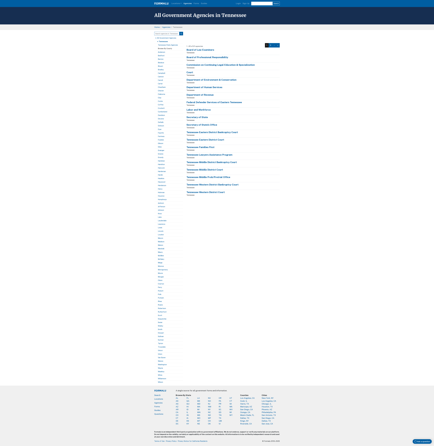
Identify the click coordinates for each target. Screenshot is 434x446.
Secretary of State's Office (201, 124)
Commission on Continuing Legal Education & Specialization (220, 64)
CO (177, 415)
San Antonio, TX (269, 415)
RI (220, 407)
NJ (209, 404)
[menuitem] (271, 45)
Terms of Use (159, 441)
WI (230, 412)
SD (220, 412)
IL (187, 412)
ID (187, 409)
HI (187, 407)
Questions (158, 414)
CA (177, 412)
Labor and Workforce (198, 109)
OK (209, 424)
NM (209, 407)
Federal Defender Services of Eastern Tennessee (214, 102)
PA (220, 401)
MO (198, 418)
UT (230, 398)
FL (187, 398)
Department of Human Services (204, 87)
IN (187, 415)
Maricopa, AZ (246, 407)
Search (276, 3)
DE (177, 421)
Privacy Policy (171, 441)
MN (198, 412)
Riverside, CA (246, 424)
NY (209, 409)
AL (177, 398)
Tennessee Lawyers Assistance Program (209, 154)
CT (177, 418)
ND (209, 415)
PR (220, 404)
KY (187, 424)
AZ (177, 407)
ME (198, 401)
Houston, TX (267, 407)
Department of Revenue (200, 94)
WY (230, 415)
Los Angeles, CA (247, 398)
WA (230, 407)
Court (189, 72)
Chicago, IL (266, 404)
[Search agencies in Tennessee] (181, 33)
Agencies (187, 3)
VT (230, 401)
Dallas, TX (244, 418)
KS (187, 421)
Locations (175, 3)
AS (177, 404)
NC (209, 412)
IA (187, 418)
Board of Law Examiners (200, 49)
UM (220, 421)
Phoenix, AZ (267, 409)
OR (220, 398)
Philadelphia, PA (269, 412)
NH (209, 401)
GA (187, 401)
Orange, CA (245, 412)
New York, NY (268, 398)
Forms (196, 3)
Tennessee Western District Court (205, 192)
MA (198, 407)
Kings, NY (244, 421)
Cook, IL (243, 401)
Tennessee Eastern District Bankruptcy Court (212, 132)
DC (177, 424)
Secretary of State (197, 117)
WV (230, 409)
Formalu (161, 3)
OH (209, 421)
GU (187, 404)
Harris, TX (244, 404)
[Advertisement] (233, 37)
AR (177, 409)
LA (198, 398)
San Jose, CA (267, 424)
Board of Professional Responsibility (207, 57)
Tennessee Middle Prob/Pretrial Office (208, 177)
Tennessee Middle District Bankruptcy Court (211, 162)
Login (238, 3)
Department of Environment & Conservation (211, 79)
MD (198, 404)
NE (198, 424)
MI (198, 409)
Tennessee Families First (200, 147)
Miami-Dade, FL (247, 415)
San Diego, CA (246, 409)
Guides (204, 3)
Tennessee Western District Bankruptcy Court (212, 184)
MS (198, 415)
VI (220, 424)
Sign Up (246, 3)
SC (220, 409)
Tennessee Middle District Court (204, 169)
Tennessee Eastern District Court (205, 139)
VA (230, 404)
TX (220, 418)
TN (220, 415)
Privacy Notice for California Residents (192, 441)
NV (209, 398)
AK (177, 401)
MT (198, 421)
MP (209, 418)
